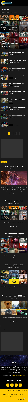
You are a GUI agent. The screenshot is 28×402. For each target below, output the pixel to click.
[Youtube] (20, 385)
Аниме (11, 394)
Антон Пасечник (11, 168)
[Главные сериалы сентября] (4, 108)
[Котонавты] (6, 4)
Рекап (12, 12)
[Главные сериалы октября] (4, 93)
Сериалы (3, 24)
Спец (16, 12)
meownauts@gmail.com (19, 375)
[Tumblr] (7, 385)
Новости (3, 12)
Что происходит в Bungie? (14, 166)
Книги (15, 396)
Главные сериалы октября (17, 91)
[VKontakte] (16, 385)
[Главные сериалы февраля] (4, 69)
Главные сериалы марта (16, 52)
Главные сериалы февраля (17, 68)
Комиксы (21, 394)
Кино (8, 394)
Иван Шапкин (4, 29)
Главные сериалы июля (16, 123)
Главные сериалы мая (14, 201)
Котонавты (11, 298)
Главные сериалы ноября (16, 83)
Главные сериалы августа (17, 115)
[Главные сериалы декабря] (4, 77)
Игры (4, 394)
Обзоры (7, 12)
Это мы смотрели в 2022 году (18, 60)
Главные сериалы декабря (17, 76)
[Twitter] (12, 385)
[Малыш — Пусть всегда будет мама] (4, 100)
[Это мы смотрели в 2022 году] (4, 61)
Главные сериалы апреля (14, 234)
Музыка (11, 396)
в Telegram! (23, 371)
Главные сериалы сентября (17, 107)
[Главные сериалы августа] (4, 116)
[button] (19, 2)
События (6, 396)
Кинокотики (20, 396)
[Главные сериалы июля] (4, 124)
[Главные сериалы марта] (4, 54)
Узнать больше (13, 193)
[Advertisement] (12, 148)
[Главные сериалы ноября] (4, 85)
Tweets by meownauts (6, 330)
